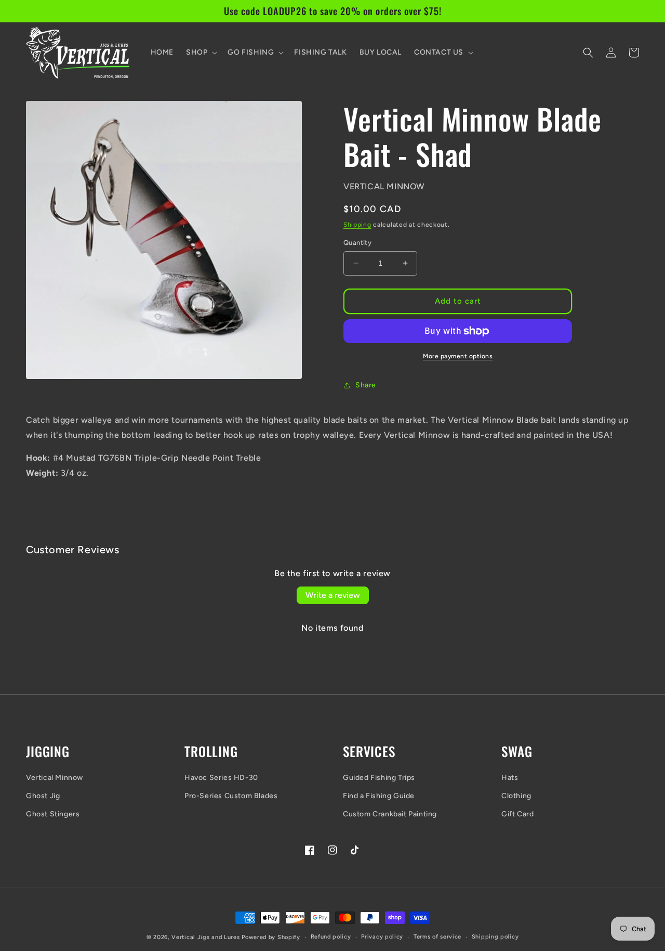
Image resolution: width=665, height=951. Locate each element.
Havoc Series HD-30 (221, 777)
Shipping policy (495, 936)
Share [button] (365, 385)
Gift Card (517, 814)
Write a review (332, 595)
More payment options (458, 356)
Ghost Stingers (52, 814)
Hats (509, 777)
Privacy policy (382, 936)
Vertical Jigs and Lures (205, 937)
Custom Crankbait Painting (390, 814)
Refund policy (331, 936)
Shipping (357, 224)
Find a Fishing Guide (379, 795)
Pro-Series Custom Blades (230, 795)
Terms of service (437, 936)
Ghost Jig (43, 795)
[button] (200, 52)
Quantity (357, 242)
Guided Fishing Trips (379, 777)
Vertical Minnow (54, 777)
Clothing (516, 795)
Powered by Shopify (271, 937)
